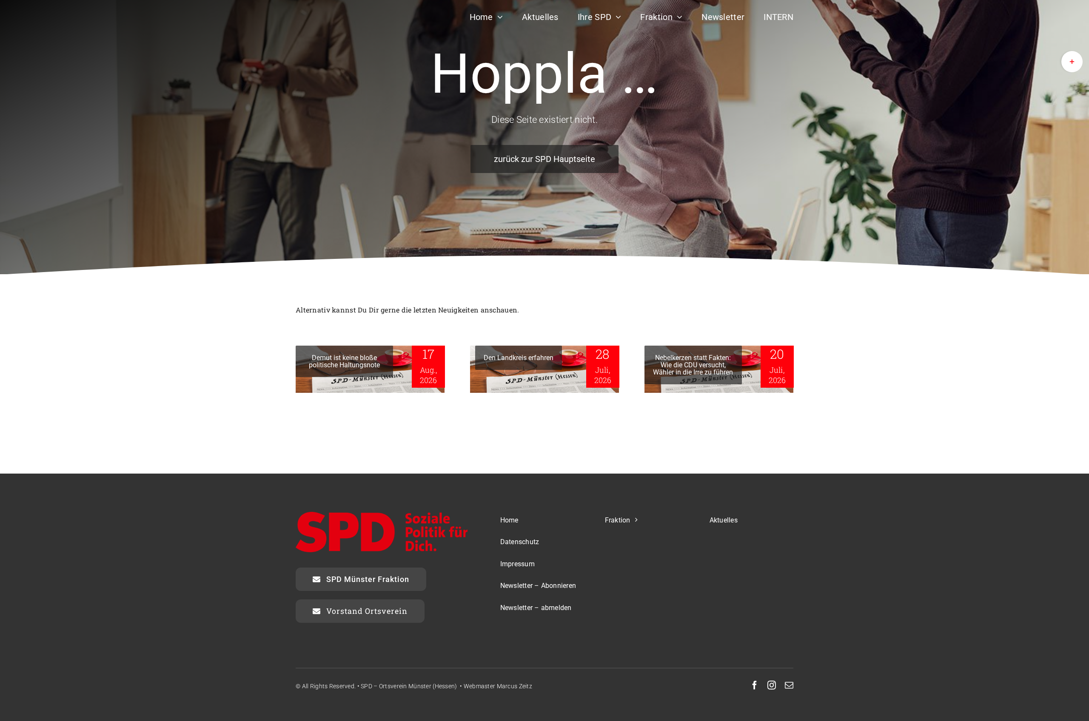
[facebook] (754, 685)
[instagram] (771, 685)
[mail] (789, 685)
